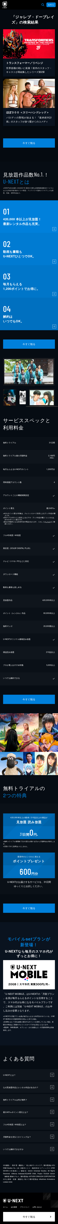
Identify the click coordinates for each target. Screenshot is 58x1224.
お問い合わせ (37, 1207)
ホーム (5, 1207)
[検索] (43, 4)
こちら (48, 522)
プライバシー (24, 1207)
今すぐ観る (29, 143)
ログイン (51, 5)
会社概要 (14, 1207)
